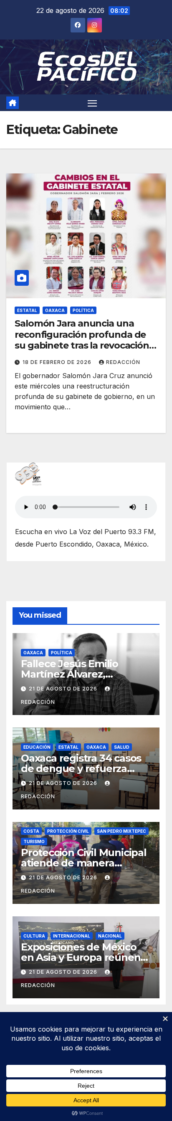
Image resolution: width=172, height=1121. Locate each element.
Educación (37, 747)
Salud (121, 747)
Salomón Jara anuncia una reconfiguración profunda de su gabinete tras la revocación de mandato (82, 340)
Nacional (110, 935)
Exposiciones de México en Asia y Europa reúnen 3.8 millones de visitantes (82, 957)
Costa (31, 831)
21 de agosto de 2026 (64, 688)
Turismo (34, 841)
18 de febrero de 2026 (58, 362)
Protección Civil (68, 831)
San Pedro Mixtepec (121, 831)
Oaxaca (55, 310)
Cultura (34, 935)
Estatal (27, 310)
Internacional (71, 935)
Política (83, 310)
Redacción (123, 362)
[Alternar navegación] (92, 103)
